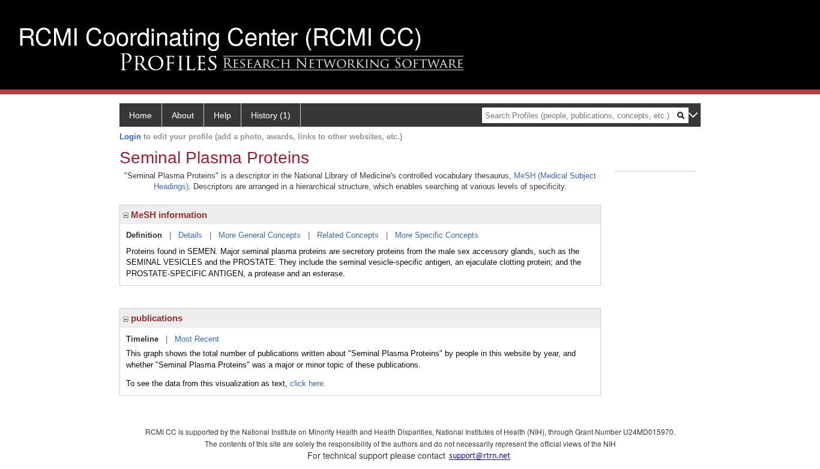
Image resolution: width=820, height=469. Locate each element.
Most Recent (197, 338)
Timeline (142, 338)
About (183, 115)
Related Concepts (348, 235)
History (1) (271, 115)
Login (130, 136)
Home (140, 115)
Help (222, 115)
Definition (144, 235)
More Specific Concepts (436, 235)
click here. (308, 383)
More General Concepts (260, 235)
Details (190, 235)
